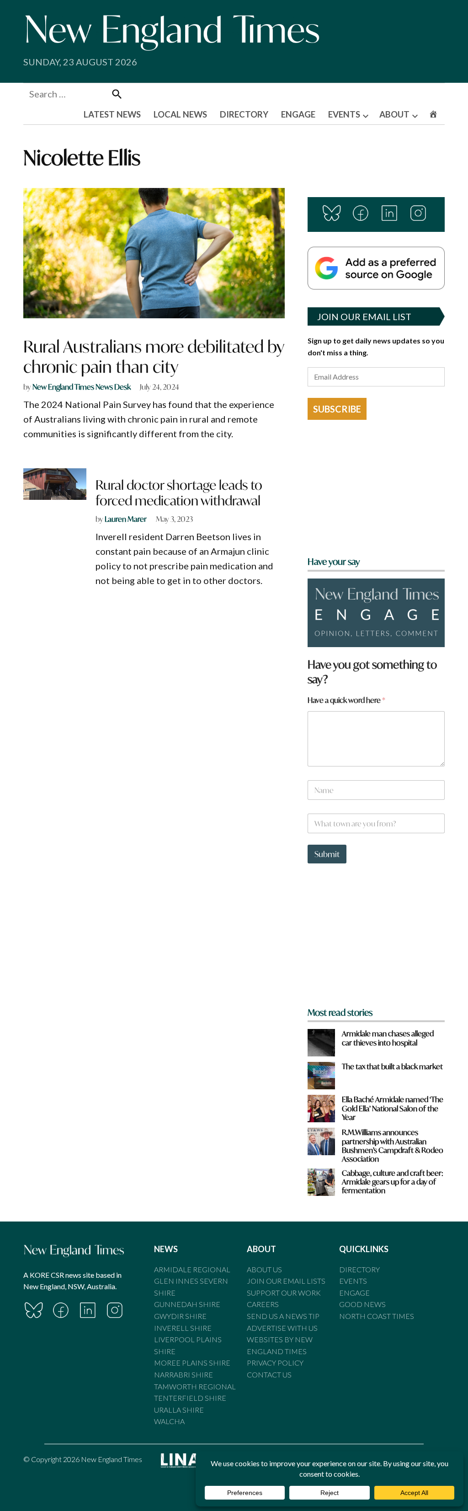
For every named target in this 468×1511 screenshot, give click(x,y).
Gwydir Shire (180, 1316)
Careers (263, 1304)
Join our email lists (286, 1280)
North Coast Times (376, 1316)
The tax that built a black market (392, 1066)
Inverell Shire (183, 1327)
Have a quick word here (346, 700)
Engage (354, 1292)
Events (353, 1280)
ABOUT (394, 114)
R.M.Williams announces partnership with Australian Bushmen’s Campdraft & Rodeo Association (392, 1145)
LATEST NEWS (112, 114)
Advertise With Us (282, 1327)
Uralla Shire (179, 1409)
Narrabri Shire (183, 1374)
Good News (362, 1304)
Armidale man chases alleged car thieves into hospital (388, 1037)
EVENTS (344, 114)
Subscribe (337, 408)
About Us (264, 1269)
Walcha (169, 1421)
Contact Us (269, 1374)
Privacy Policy (275, 1362)
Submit (327, 854)
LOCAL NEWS (180, 114)
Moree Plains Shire (192, 1362)
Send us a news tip (283, 1316)
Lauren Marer (126, 519)
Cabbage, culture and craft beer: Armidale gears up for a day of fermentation (392, 1181)
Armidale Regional (192, 1269)
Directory (359, 1269)
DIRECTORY (244, 114)
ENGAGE (298, 114)
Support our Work (284, 1292)
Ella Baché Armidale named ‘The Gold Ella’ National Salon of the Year (392, 1108)
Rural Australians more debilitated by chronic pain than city (153, 356)
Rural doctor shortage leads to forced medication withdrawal (179, 493)
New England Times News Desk (81, 386)
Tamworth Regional (195, 1386)
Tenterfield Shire (190, 1397)
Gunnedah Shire (187, 1304)
